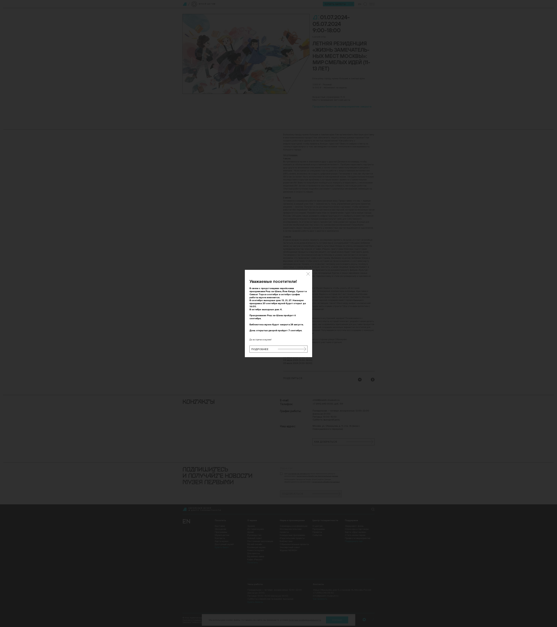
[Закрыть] (308, 274)
